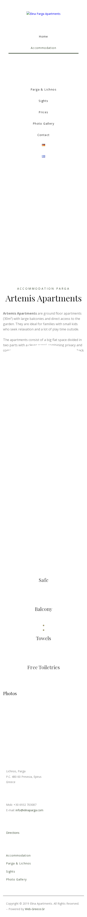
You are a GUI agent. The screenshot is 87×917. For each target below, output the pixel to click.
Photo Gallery (43, 123)
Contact (43, 135)
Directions (12, 833)
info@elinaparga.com (29, 810)
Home (43, 36)
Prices (43, 112)
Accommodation (43, 48)
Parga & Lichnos (43, 89)
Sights (43, 101)
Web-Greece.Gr (35, 909)
